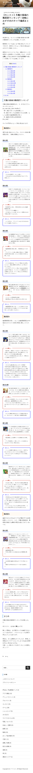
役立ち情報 (6, 746)
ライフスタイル (7, 718)
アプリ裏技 (6, 693)
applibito (17, 12)
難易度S (8, 79)
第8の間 (11, 71)
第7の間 (11, 85)
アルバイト (6, 700)
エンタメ (5, 704)
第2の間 (11, 81)
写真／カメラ (7, 721)
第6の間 (11, 75)
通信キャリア (7, 757)
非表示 (14, 63)
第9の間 (11, 73)
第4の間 (11, 91)
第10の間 (11, 83)
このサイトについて (9, 679)
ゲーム (6, 656)
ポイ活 (5, 714)
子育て (5, 739)
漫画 (4, 750)
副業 (4, 728)
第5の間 (11, 77)
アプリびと (8, 2)
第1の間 (11, 93)
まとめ (6, 95)
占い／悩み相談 (7, 735)
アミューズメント (8, 697)
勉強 (4, 732)
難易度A (8, 89)
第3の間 (11, 87)
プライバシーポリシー (9, 682)
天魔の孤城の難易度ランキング (13, 67)
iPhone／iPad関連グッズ (10, 690)
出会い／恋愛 (7, 725)
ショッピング (7, 711)
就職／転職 (6, 743)
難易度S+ (9, 69)
